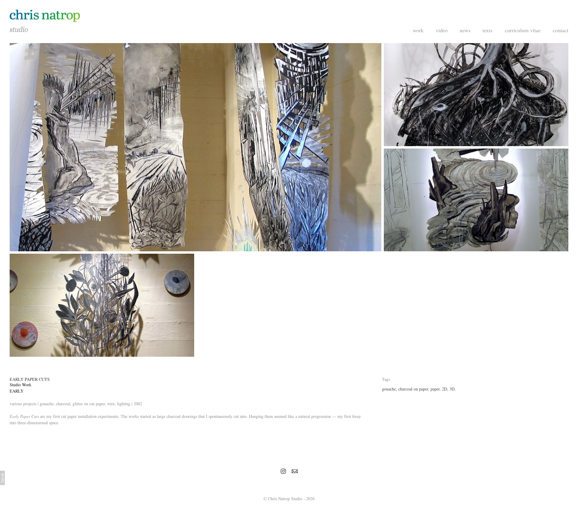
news (465, 30)
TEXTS (488, 30)
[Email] (295, 471)
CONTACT (560, 30)
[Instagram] (283, 471)
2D (444, 389)
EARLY (16, 391)
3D (452, 389)
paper (435, 389)
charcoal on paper (413, 389)
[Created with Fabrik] (2, 478)
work (418, 30)
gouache (389, 389)
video (442, 30)
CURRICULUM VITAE (523, 30)
